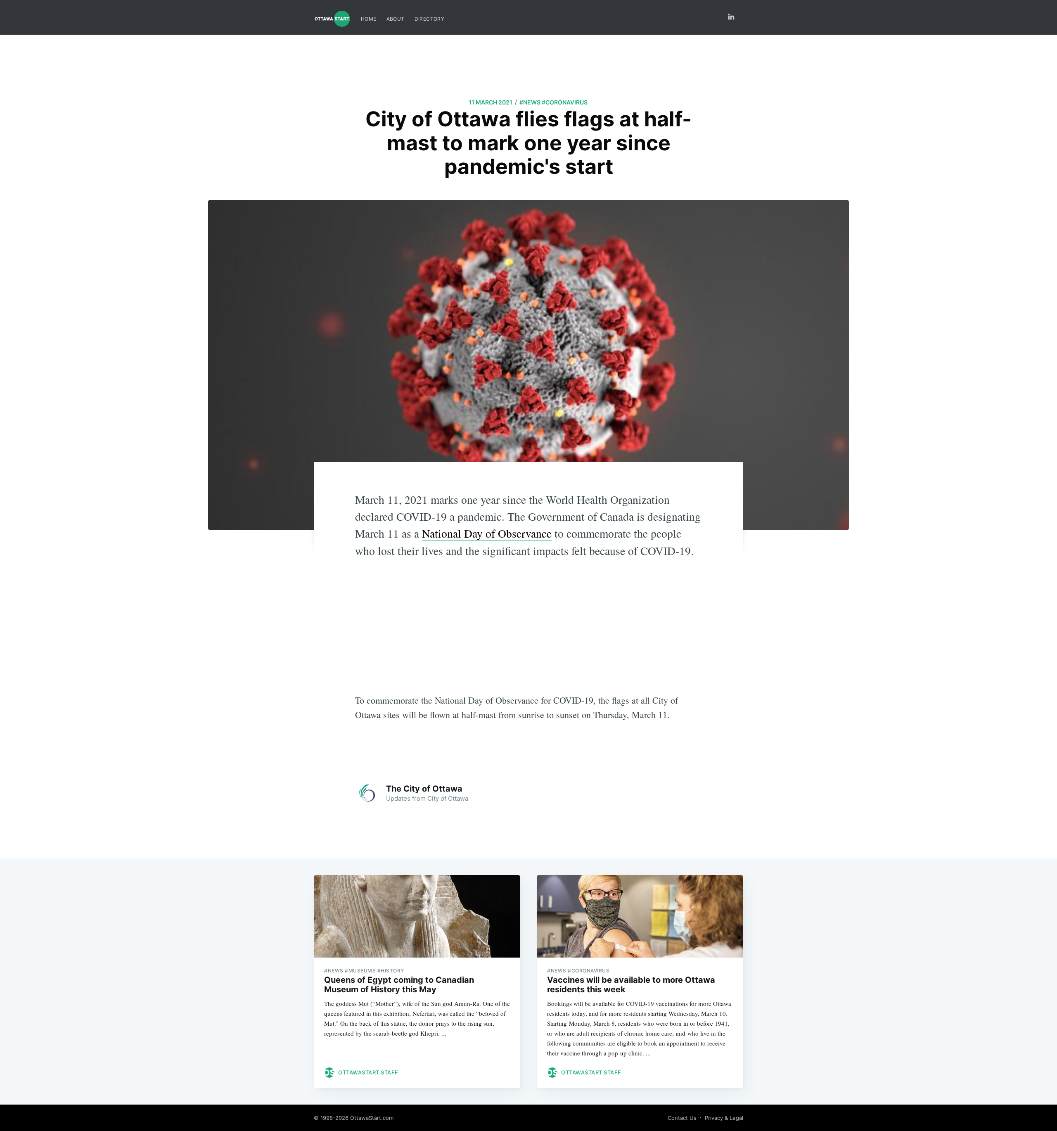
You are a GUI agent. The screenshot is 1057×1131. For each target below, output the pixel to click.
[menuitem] (369, 19)
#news (529, 102)
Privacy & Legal (724, 1117)
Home (369, 19)
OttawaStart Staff (368, 1072)
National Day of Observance (487, 533)
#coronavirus (565, 102)
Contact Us (682, 1117)
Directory (430, 19)
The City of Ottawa (424, 789)
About (395, 19)
